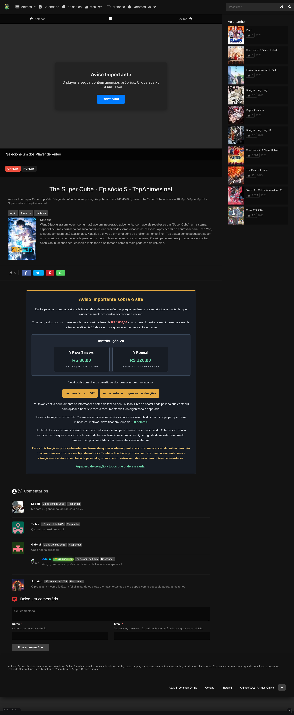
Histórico (118, 7)
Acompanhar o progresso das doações (129, 393)
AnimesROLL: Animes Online (257, 687)
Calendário (51, 7)
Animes (26, 7)
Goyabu (209, 687)
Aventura (26, 213)
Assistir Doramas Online (183, 687)
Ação (13, 213)
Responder (74, 503)
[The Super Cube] (111, 18)
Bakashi (227, 687)
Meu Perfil (96, 7)
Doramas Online (144, 7)
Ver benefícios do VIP (80, 393)
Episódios (74, 7)
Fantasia (41, 213)
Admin (46, 559)
